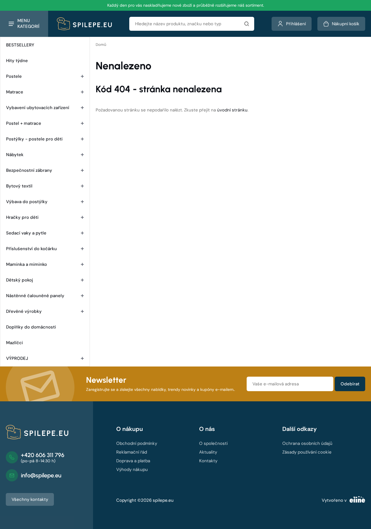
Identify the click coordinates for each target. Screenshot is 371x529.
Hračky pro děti (22, 217)
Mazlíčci (14, 343)
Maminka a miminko (26, 264)
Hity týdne (17, 61)
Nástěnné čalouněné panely (35, 296)
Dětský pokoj (19, 280)
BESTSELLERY (20, 45)
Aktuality (208, 452)
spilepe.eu (163, 500)
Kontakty (208, 461)
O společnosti (213, 443)
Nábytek (14, 155)
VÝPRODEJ (17, 358)
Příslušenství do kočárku (31, 249)
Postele (14, 76)
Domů (101, 44)
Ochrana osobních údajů (307, 443)
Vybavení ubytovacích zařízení (37, 108)
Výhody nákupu (132, 469)
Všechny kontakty (30, 499)
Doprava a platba (133, 461)
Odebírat (350, 384)
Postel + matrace (23, 123)
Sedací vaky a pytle (26, 233)
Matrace (14, 92)
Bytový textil (19, 186)
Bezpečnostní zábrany (29, 170)
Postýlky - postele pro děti (34, 139)
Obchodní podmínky (136, 443)
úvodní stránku (232, 110)
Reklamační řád (131, 452)
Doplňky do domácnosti (31, 327)
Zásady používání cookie (307, 452)
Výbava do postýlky (27, 202)
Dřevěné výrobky (24, 311)
